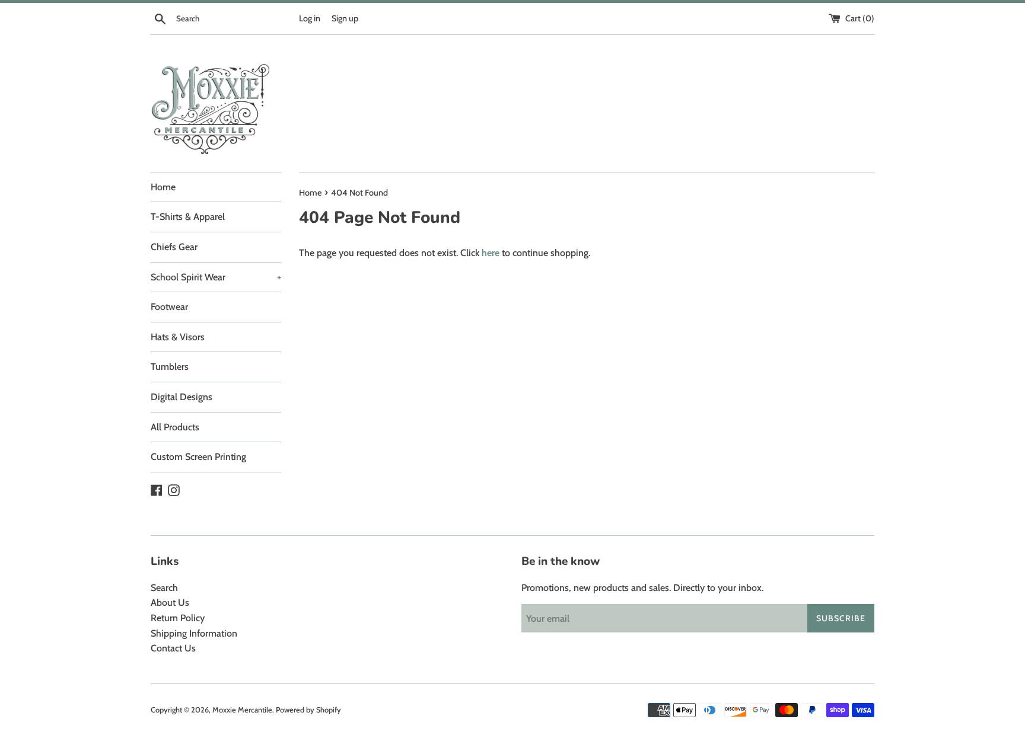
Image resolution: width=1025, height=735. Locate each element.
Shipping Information (194, 633)
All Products (175, 427)
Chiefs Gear (174, 247)
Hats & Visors (178, 337)
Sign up (345, 18)
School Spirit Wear (216, 277)
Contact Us (173, 648)
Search (164, 587)
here (490, 252)
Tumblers (170, 366)
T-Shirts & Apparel (188, 216)
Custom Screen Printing (198, 456)
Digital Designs (181, 396)
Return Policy (178, 618)
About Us (170, 602)
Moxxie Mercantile (242, 709)
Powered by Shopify (308, 709)
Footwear (169, 306)
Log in (309, 18)
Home (163, 187)
